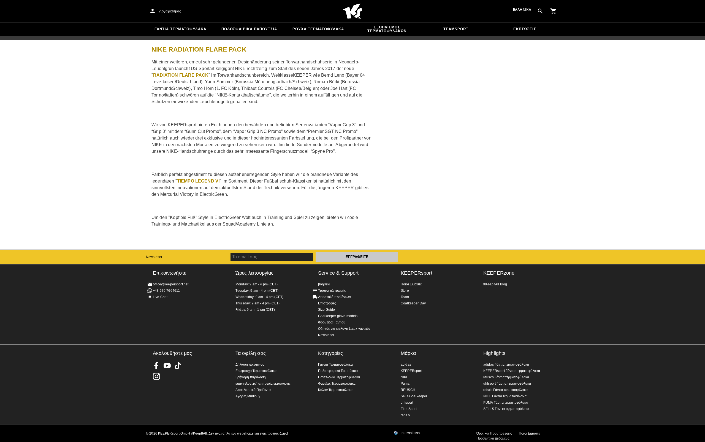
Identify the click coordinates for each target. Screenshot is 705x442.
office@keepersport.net (170, 284)
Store (405, 291)
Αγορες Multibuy (247, 396)
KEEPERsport (416, 273)
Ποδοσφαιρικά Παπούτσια (249, 29)
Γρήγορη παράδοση (250, 377)
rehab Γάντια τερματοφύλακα (505, 390)
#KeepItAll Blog (495, 284)
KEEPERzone (499, 273)
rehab (405, 415)
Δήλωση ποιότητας (249, 364)
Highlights (494, 353)
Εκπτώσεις (524, 29)
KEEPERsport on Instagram (156, 376)
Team (405, 297)
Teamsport (455, 29)
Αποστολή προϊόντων (334, 297)
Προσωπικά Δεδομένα (492, 438)
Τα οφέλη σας (250, 353)
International (410, 433)
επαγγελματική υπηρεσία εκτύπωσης (263, 383)
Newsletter (154, 257)
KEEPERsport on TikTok (177, 365)
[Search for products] (540, 11)
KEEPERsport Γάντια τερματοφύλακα (511, 371)
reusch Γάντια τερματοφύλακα (506, 377)
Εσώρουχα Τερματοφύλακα (255, 371)
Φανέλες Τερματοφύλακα (337, 383)
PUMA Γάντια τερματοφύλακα (505, 403)
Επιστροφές (327, 303)
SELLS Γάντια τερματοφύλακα (506, 409)
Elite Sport (409, 409)
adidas (406, 364)
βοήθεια (324, 284)
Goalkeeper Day (413, 303)
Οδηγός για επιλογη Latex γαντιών (344, 329)
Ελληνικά (522, 9)
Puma (405, 383)
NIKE (405, 377)
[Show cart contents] (553, 11)
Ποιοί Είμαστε (529, 433)
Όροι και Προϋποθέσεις (494, 433)
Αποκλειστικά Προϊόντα (253, 390)
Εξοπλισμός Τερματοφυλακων (386, 29)
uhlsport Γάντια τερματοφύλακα (507, 383)
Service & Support (338, 273)
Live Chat (160, 297)
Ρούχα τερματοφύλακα (318, 29)
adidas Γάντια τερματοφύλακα (506, 364)
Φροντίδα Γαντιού (331, 322)
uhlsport (407, 403)
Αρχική (352, 11)
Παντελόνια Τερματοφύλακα (339, 377)
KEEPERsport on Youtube (167, 365)
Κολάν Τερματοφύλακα (335, 390)
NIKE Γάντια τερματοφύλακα (505, 396)
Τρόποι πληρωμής (332, 291)
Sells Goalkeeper (414, 396)
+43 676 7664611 (166, 291)
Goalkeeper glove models (337, 316)
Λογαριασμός (170, 11)
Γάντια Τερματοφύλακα (180, 29)
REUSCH (408, 390)
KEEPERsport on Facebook (156, 365)
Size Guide (326, 310)
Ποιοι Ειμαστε (411, 284)
